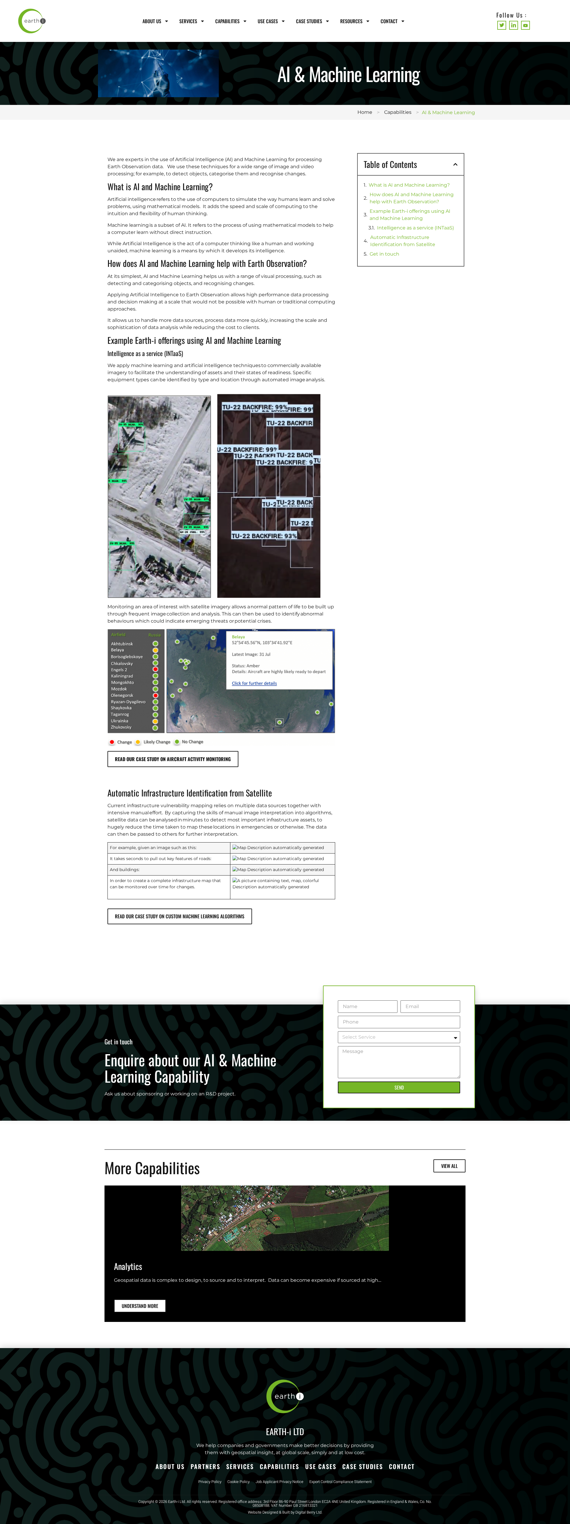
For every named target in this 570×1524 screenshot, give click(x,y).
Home (364, 112)
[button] (455, 164)
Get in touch (384, 254)
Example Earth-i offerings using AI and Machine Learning (410, 214)
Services (188, 21)
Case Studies (309, 21)
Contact (389, 21)
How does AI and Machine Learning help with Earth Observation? (412, 198)
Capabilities (227, 21)
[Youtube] (525, 25)
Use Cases (268, 21)
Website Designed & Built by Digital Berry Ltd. (285, 1512)
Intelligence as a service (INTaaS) (416, 228)
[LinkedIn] (513, 25)
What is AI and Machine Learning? (410, 185)
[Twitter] (501, 25)
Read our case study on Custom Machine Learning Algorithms (179, 916)
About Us (151, 21)
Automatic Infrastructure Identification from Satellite (403, 240)
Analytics (128, 1266)
